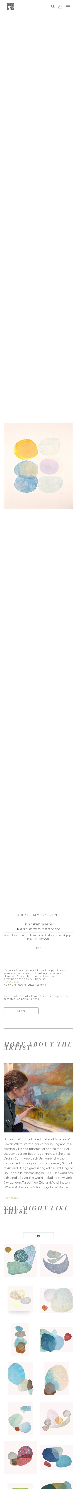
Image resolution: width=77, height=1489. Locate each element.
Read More (11, 1198)
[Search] (53, 6)
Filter (38, 1235)
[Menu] (68, 6)
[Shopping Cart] (60, 7)
